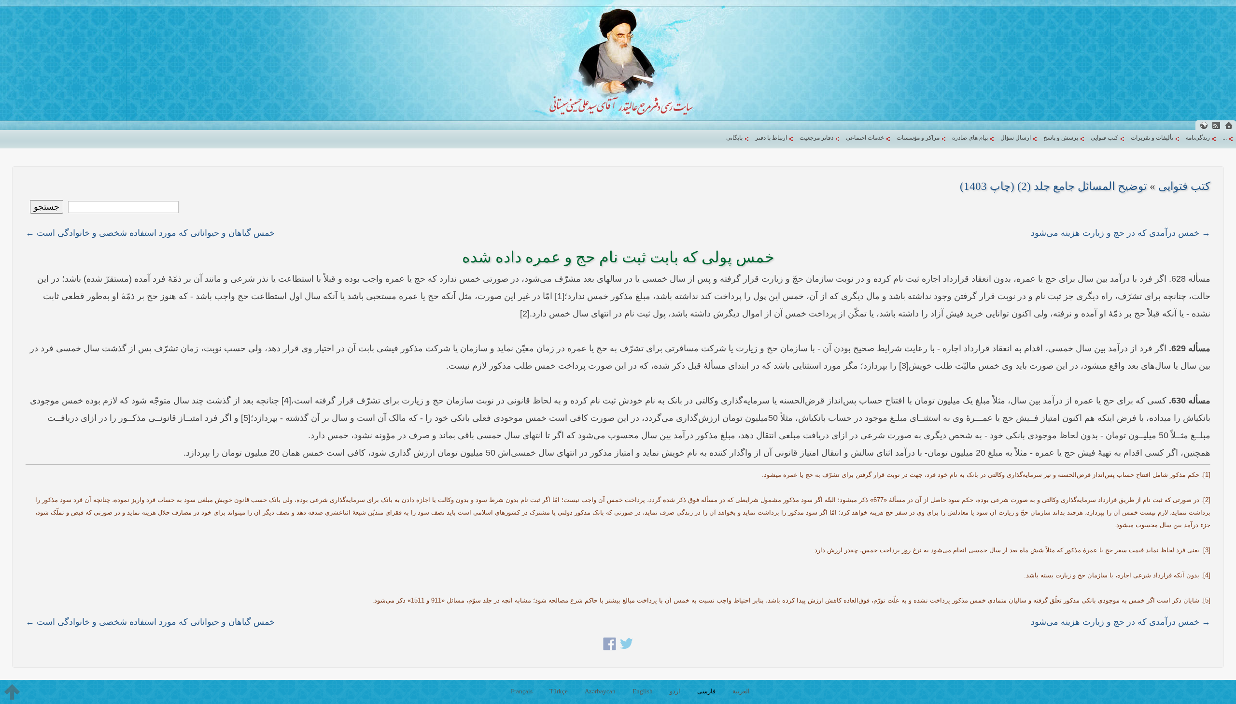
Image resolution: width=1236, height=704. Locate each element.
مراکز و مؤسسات (918, 137)
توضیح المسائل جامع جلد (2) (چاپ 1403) (1053, 186)
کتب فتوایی (1104, 137)
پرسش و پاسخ (1060, 137)
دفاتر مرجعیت (816, 137)
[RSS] (1216, 125)
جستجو (46, 207)
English (642, 691)
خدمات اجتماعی (865, 137)
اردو (675, 691)
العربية (741, 691)
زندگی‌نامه (1198, 137)
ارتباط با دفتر (771, 137)
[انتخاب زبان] (1204, 125)
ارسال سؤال (1015, 137)
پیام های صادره (970, 137)
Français (522, 691)
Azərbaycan (600, 691)
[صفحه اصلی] (1229, 125)
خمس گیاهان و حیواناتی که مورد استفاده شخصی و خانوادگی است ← (150, 233)
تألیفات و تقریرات (1152, 137)
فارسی (706, 691)
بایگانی (734, 137)
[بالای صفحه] (12, 692)
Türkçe (558, 691)
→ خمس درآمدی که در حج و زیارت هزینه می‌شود (1120, 233)
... (1224, 137)
